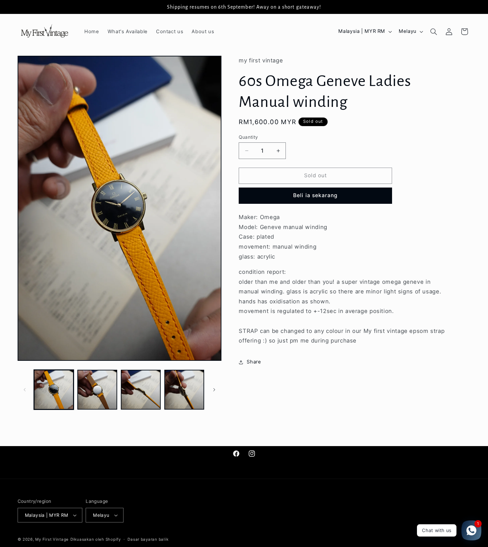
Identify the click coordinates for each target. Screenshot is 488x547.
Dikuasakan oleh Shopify (95, 539)
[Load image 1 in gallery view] (54, 390)
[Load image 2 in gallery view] (97, 390)
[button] (433, 31)
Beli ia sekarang (315, 196)
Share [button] (254, 362)
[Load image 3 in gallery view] (141, 390)
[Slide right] (214, 389)
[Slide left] (25, 389)
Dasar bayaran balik (147, 539)
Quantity (248, 137)
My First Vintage (52, 539)
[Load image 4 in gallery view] (184, 390)
